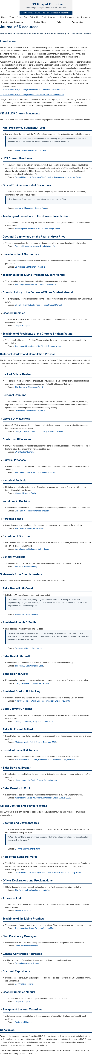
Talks (59, 22)
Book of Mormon (49, 17)
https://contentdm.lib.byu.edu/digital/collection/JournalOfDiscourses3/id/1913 (32, 89)
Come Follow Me (31, 17)
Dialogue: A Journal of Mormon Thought (32, 510)
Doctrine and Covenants (12, 22)
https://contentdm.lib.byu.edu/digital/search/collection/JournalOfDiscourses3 (32, 94)
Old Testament (83, 17)
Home (4, 17)
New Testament (67, 17)
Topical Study (40, 22)
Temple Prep (15, 17)
